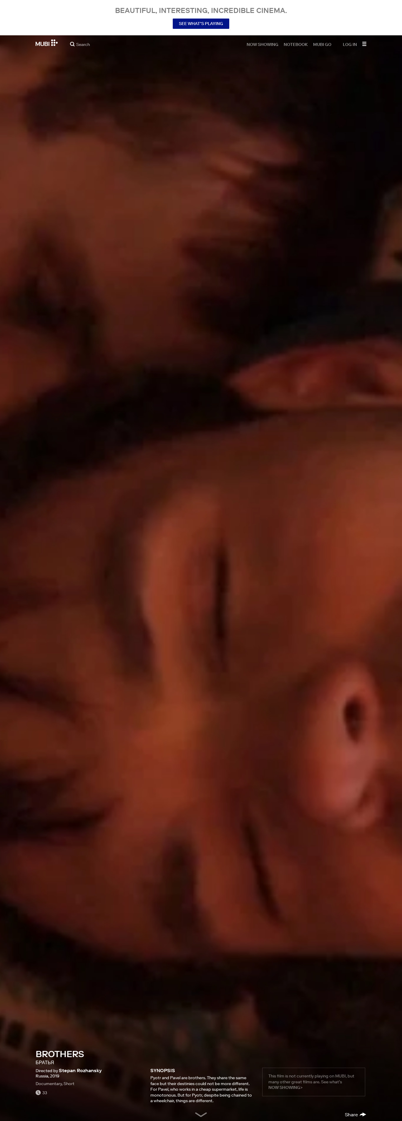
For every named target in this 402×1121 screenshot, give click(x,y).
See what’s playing (201, 23)
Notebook (296, 44)
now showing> (285, 1087)
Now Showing (262, 44)
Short (69, 1083)
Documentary (49, 1083)
